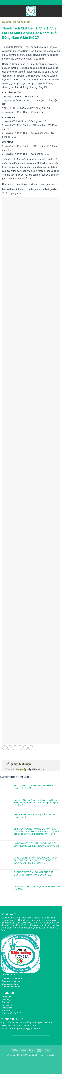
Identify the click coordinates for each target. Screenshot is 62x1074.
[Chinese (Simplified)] (24, 2)
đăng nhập (21, 769)
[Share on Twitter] (15, 747)
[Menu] (4, 10)
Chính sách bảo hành (11, 981)
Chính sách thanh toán (12, 978)
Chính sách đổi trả (10, 984)
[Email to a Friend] (20, 747)
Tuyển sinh (6, 1005)
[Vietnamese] (32, 2)
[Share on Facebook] (9, 747)
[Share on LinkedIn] (30, 747)
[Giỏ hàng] (58, 11)
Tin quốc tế (26, 22)
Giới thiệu (6, 999)
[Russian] (28, 2)
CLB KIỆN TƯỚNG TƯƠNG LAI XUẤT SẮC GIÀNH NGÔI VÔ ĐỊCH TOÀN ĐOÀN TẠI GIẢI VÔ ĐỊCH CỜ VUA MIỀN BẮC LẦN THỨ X (36, 831)
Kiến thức (6, 1010)
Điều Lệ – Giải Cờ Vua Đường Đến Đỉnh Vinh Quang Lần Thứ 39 (35, 786)
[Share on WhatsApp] (4, 747)
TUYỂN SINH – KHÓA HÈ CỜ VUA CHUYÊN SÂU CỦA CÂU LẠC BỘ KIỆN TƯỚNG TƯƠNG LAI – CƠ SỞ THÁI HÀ (36, 860)
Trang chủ (6, 996)
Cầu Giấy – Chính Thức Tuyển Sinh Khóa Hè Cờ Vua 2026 (37, 887)
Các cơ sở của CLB (11, 1013)
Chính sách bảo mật (11, 986)
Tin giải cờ (6, 1007)
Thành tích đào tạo (11, 22)
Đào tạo (5, 1002)
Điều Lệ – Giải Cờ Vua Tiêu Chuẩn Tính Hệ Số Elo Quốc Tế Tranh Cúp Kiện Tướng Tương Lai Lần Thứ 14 (36, 802)
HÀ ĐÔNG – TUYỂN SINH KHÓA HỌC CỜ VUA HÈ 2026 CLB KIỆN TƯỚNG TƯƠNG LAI (36, 844)
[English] (21, 2)
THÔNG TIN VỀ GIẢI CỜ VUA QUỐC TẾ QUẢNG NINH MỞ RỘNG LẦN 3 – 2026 (33, 873)
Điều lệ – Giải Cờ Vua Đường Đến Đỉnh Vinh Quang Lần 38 (35, 815)
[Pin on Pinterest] (25, 747)
